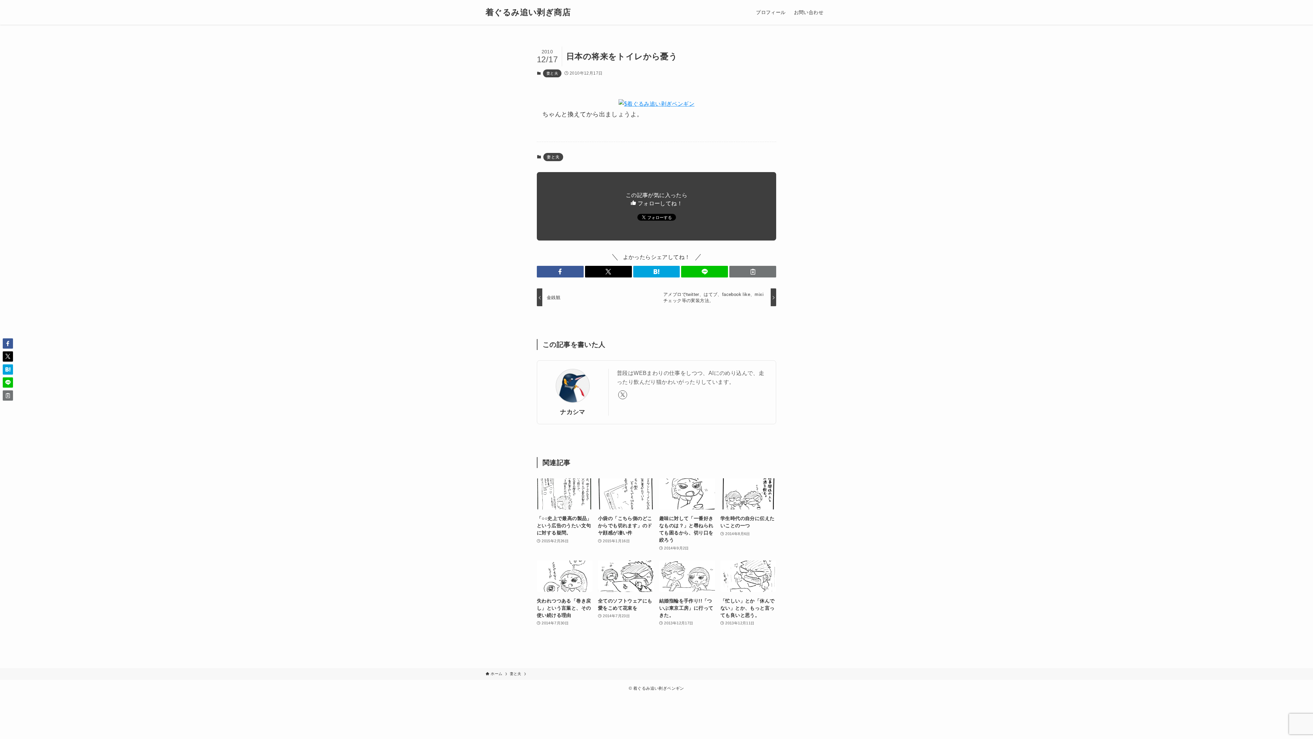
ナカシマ (572, 412)
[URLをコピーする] (752, 271)
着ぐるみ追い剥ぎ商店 (528, 12)
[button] (560, 271)
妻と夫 (552, 73)
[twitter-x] (622, 394)
